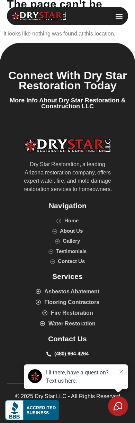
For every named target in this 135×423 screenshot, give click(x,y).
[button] (119, 16)
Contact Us (67, 339)
